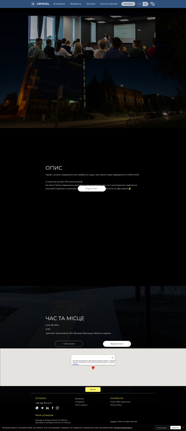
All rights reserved (130, 421)
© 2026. (116, 421)
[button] (128, 4)
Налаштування (162, 427)
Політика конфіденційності (123, 427)
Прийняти (175, 427)
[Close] (183, 427)
